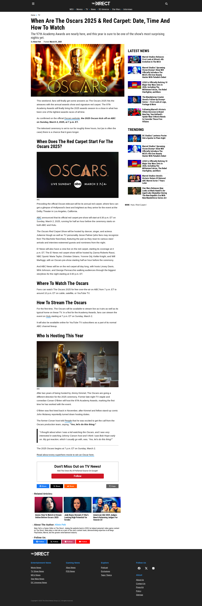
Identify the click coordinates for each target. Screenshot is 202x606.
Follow (41, 542)
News (93, 9)
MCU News (35, 575)
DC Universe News (39, 583)
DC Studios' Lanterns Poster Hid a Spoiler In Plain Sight (154, 136)
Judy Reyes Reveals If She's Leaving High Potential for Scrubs (76, 517)
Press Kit (140, 587)
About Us (140, 580)
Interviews (127, 9)
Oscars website (72, 118)
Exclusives (105, 571)
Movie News (36, 568)
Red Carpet (141, 205)
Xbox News (71, 568)
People (68, 420)
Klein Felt (37, 42)
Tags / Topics (106, 575)
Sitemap (139, 595)
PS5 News (70, 571)
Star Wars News (37, 579)
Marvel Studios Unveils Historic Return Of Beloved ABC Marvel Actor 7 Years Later (154, 179)
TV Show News (37, 571)
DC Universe (104, 9)
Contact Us (140, 584)
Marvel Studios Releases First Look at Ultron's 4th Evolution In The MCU (153, 59)
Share (44, 486)
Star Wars (116, 9)
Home (33, 15)
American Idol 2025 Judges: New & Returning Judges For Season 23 (105, 517)
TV (87, 9)
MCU (72, 9)
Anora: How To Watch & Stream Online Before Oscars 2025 (48, 516)
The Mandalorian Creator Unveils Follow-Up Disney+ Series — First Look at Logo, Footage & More (154, 100)
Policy (138, 591)
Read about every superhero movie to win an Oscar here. (65, 455)
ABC (39, 217)
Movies (80, 9)
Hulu (48, 316)
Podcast (104, 568)
